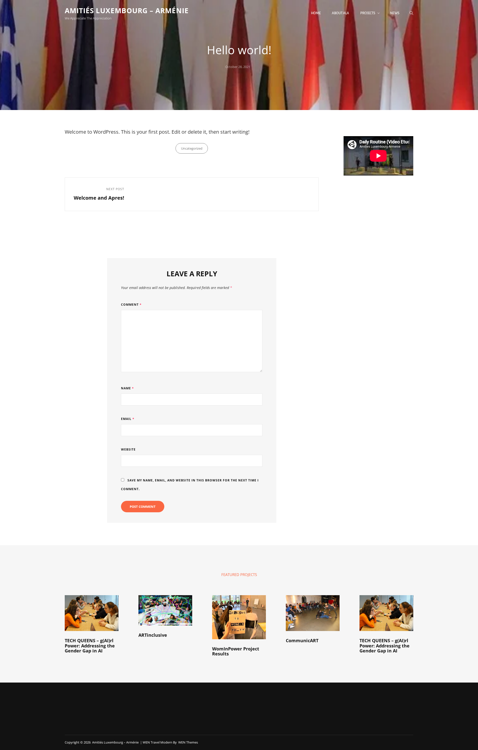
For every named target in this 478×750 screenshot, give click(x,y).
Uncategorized (191, 148)
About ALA (340, 13)
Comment (131, 304)
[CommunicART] (313, 613)
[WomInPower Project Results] (239, 617)
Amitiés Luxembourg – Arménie (127, 10)
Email (127, 419)
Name (127, 388)
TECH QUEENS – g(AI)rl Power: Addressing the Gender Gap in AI (90, 645)
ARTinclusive (152, 635)
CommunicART (302, 640)
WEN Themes (188, 742)
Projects (367, 13)
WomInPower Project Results (235, 651)
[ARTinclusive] (165, 610)
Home (316, 13)
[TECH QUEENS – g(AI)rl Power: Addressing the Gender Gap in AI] (92, 613)
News (394, 13)
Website (128, 449)
